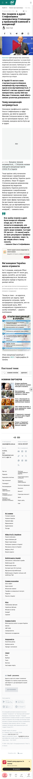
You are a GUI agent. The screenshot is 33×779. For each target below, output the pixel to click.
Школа (7, 625)
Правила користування (6, 490)
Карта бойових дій (10, 539)
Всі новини (9, 513)
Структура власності (23, 494)
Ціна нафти (8, 583)
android (7, 701)
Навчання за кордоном (12, 633)
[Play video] (16, 45)
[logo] (12, 2)
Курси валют (9, 586)
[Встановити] (16, 765)
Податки (7, 593)
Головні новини (10, 516)
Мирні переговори (10, 542)
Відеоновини (9, 523)
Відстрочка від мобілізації (13, 570)
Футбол (7, 658)
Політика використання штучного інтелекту (7, 499)
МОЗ (12, 357)
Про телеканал (6, 480)
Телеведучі (5, 483)
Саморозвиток (9, 631)
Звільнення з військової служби (15, 560)
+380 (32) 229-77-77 (13, 734)
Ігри (19, 503)
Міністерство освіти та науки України (16, 623)
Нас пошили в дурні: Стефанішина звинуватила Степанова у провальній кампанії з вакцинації (28, 7)
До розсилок (11, 689)
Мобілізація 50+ (10, 563)
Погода (7, 528)
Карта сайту (21, 500)
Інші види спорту (10, 665)
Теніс (6, 660)
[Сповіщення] (31, 2)
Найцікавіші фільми (11, 604)
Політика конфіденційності (7, 494)
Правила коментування (22, 481)
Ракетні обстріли (10, 537)
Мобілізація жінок (10, 565)
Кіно (6, 602)
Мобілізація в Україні (13, 558)
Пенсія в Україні (10, 596)
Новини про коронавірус (16, 7)
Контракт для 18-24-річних (13, 568)
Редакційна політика (8, 477)
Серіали (7, 614)
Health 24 (5, 7)
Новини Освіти (10, 621)
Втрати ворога (9, 552)
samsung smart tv (20, 706)
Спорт (7, 653)
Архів (19, 497)
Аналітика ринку (10, 642)
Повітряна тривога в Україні (13, 544)
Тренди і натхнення (11, 647)
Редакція (4, 474)
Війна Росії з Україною (13, 534)
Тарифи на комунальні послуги (14, 591)
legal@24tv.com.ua (23, 736)
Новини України (10, 518)
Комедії (7, 612)
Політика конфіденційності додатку (23, 472)
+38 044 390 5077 (23, 444)
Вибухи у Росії (9, 549)
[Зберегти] (28, 33)
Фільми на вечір (10, 609)
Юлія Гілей (9, 28)
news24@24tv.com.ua (8, 444)
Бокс (6, 655)
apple (20, 701)
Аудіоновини (9, 526)
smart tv (7, 706)
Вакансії (20, 491)
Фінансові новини (10, 588)
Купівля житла (9, 644)
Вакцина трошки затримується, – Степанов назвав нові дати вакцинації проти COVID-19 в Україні (16, 165)
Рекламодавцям (6, 486)
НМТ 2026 (8, 628)
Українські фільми (10, 607)
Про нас (4, 471)
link (18, 451)
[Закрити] (29, 761)
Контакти (20, 488)
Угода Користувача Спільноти (23, 477)
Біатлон (7, 663)
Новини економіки (12, 581)
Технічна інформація (24, 485)
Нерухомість (9, 639)
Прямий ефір (9, 521)
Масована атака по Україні (13, 547)
